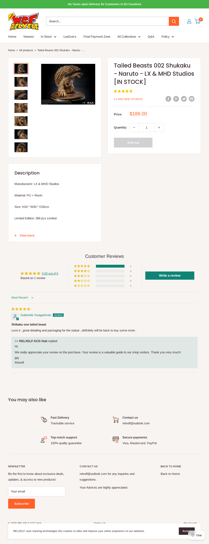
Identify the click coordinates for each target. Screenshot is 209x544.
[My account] (189, 21)
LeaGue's (69, 36)
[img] (20, 309)
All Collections (126, 36)
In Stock (46, 36)
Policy (165, 36)
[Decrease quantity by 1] (134, 127)
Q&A (151, 36)
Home (12, 36)
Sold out (133, 142)
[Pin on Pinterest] (176, 99)
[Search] (174, 21)
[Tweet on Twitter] (184, 99)
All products (26, 50)
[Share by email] (192, 99)
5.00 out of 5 (50, 273)
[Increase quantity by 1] (159, 127)
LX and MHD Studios (128, 99)
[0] (197, 21)
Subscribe (21, 503)
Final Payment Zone (96, 36)
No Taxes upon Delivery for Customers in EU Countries (104, 4)
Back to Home (170, 473)
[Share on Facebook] (168, 99)
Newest (28, 36)
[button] (123, 91)
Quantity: (120, 127)
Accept (186, 531)
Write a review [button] (169, 275)
